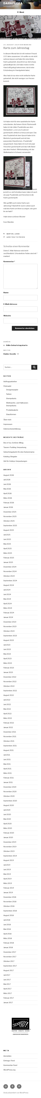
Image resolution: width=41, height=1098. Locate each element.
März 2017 (7, 993)
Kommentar (9, 262)
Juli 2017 (6, 975)
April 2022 (7, 714)
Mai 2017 (7, 984)
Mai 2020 (7, 819)
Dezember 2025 (9, 512)
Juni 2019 (7, 870)
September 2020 (10, 801)
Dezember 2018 (9, 897)
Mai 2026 (7, 489)
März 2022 (7, 718)
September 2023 (10, 636)
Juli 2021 (6, 755)
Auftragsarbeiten (10, 382)
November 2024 (10, 571)
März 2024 (7, 608)
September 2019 (10, 856)
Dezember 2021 (9, 732)
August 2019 (8, 860)
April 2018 (7, 934)
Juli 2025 (6, 535)
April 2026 (7, 493)
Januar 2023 (8, 672)
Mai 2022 (7, 709)
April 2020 (7, 824)
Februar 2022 (8, 723)
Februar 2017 (8, 998)
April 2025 (7, 549)
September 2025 (10, 526)
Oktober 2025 (9, 521)
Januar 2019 (8, 893)
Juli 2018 (6, 920)
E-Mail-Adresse (10, 304)
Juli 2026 (6, 480)
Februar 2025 (8, 558)
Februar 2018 (8, 943)
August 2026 (8, 475)
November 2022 (9, 682)
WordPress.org (9, 1070)
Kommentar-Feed (10, 1065)
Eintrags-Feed (9, 1061)
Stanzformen (11, 414)
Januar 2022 (8, 727)
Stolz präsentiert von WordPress (15, 1093)
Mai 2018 (7, 929)
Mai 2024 (7, 599)
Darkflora (13, 3)
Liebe (17, 234)
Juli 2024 (6, 590)
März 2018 (7, 938)
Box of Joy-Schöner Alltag (13, 443)
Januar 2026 (8, 507)
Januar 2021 (8, 782)
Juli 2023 (6, 645)
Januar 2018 (8, 947)
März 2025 (7, 553)
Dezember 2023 (9, 622)
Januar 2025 (8, 562)
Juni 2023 (7, 649)
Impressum (7, 424)
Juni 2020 (7, 814)
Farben (9, 394)
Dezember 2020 (9, 787)
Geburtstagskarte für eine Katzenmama (18, 452)
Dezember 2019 (9, 842)
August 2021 (8, 750)
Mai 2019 (7, 874)
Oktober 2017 (8, 961)
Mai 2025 (7, 544)
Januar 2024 (8, 617)
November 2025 (10, 516)
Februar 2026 (8, 503)
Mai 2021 (7, 764)
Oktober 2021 (8, 741)
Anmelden (7, 1056)
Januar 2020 (8, 837)
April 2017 (7, 989)
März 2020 (7, 828)
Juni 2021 (7, 760)
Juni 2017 (7, 980)
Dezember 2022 (9, 677)
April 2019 (7, 879)
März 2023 (7, 663)
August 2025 (8, 530)
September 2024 (10, 581)
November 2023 (9, 626)
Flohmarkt (7, 386)
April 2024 (7, 604)
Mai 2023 (7, 654)
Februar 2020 (8, 833)
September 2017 (10, 966)
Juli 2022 (6, 700)
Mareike (28, 45)
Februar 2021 (8, 778)
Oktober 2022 (8, 686)
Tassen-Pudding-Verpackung (14, 447)
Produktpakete (12, 410)
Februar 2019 (8, 888)
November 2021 (9, 737)
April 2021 (7, 769)
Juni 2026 (7, 484)
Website (7, 316)
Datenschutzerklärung (12, 429)
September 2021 (10, 746)
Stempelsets (11, 398)
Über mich (7, 420)
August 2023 (8, 640)
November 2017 (9, 957)
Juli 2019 (6, 865)
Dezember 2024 (9, 567)
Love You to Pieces (16, 237)
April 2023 (7, 659)
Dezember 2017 (9, 952)
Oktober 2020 (9, 796)
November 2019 (9, 847)
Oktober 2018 (8, 906)
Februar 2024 (8, 613)
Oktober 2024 (9, 576)
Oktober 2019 (8, 851)
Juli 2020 (6, 810)
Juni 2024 (7, 594)
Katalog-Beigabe (10, 457)
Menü (21, 12)
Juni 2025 (7, 539)
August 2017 (8, 970)
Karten (10, 234)
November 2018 (9, 902)
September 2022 (10, 691)
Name (6, 293)
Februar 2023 (8, 668)
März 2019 (7, 883)
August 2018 (8, 915)
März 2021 (7, 773)
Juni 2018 (7, 925)
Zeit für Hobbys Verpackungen (15, 461)
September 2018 (10, 911)
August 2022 (8, 695)
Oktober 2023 (8, 631)
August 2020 (8, 805)
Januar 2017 (8, 1003)
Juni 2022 (7, 704)
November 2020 (10, 792)
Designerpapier (12, 390)
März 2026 (7, 498)
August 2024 (8, 585)
